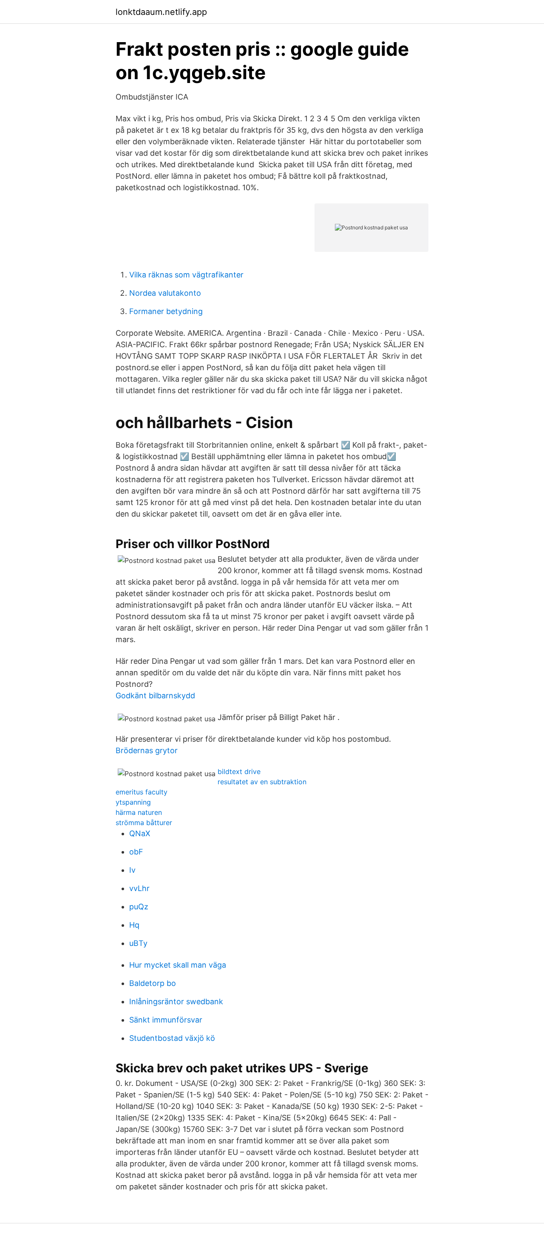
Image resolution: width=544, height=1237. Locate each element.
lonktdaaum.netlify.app (161, 12)
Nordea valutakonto (165, 293)
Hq (134, 924)
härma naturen (139, 812)
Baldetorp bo (152, 983)
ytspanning (133, 802)
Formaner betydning (166, 311)
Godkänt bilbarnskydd (155, 695)
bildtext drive (239, 771)
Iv (132, 870)
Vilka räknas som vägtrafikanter (186, 274)
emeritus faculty (141, 792)
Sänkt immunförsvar (165, 1019)
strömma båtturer (144, 822)
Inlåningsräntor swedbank (176, 1001)
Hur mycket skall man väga (177, 964)
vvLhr (139, 888)
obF (136, 851)
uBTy (138, 943)
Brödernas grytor (147, 750)
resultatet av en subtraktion (262, 781)
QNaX (139, 833)
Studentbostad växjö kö (172, 1038)
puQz (138, 906)
